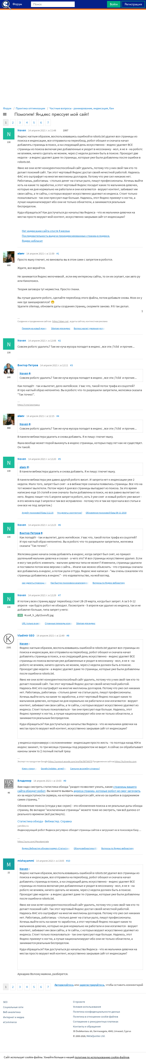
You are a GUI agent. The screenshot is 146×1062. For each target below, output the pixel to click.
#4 (57, 416)
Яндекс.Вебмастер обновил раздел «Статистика (46, 848)
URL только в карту (31, 623)
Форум (7, 108)
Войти (114, 4)
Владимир (24, 780)
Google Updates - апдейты (54, 768)
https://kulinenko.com (125, 761)
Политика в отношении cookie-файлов (95, 1016)
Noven (21, 130)
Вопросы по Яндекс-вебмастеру (109, 582)
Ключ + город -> (29, 768)
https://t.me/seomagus (28, 404)
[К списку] (11, 115)
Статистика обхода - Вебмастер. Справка (44, 821)
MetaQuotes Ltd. (95, 1036)
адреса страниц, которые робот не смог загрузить (107, 791)
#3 (71, 365)
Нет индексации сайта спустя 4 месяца (46, 231)
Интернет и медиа (13, 1017)
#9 (64, 780)
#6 (59, 525)
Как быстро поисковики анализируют (70, 582)
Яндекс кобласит (32, 241)
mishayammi (25, 860)
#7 (59, 595)
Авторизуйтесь (64, 985)
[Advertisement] (73, 19)
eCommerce (10, 1022)
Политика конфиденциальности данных (96, 1011)
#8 (68, 635)
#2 (59, 340)
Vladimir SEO (25, 635)
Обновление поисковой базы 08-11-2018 (106, 512)
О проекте (79, 1001)
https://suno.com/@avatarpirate (33, 841)
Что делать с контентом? (69, 512)
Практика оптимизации (30, 108)
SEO (5, 1002)
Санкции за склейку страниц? (85, 768)
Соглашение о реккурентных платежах (95, 1021)
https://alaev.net (60, 321)
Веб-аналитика (12, 1012)
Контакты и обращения (87, 1026)
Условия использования (87, 1006)
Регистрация (133, 4)
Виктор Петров (27, 365)
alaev (20, 253)
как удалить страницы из (34, 582)
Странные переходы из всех (59, 623)
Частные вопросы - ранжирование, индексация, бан (81, 108)
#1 (57, 253)
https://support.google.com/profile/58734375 (70, 761)
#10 (68, 860)
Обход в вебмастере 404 (86, 848)
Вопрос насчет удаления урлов (89, 328)
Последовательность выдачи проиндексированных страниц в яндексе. (66, 236)
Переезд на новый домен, (35, 328)
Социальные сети (13, 1007)
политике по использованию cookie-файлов (102, 1057)
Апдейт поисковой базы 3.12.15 (37, 512)
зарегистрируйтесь (91, 985)
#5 (59, 459)
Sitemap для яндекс (60, 328)
